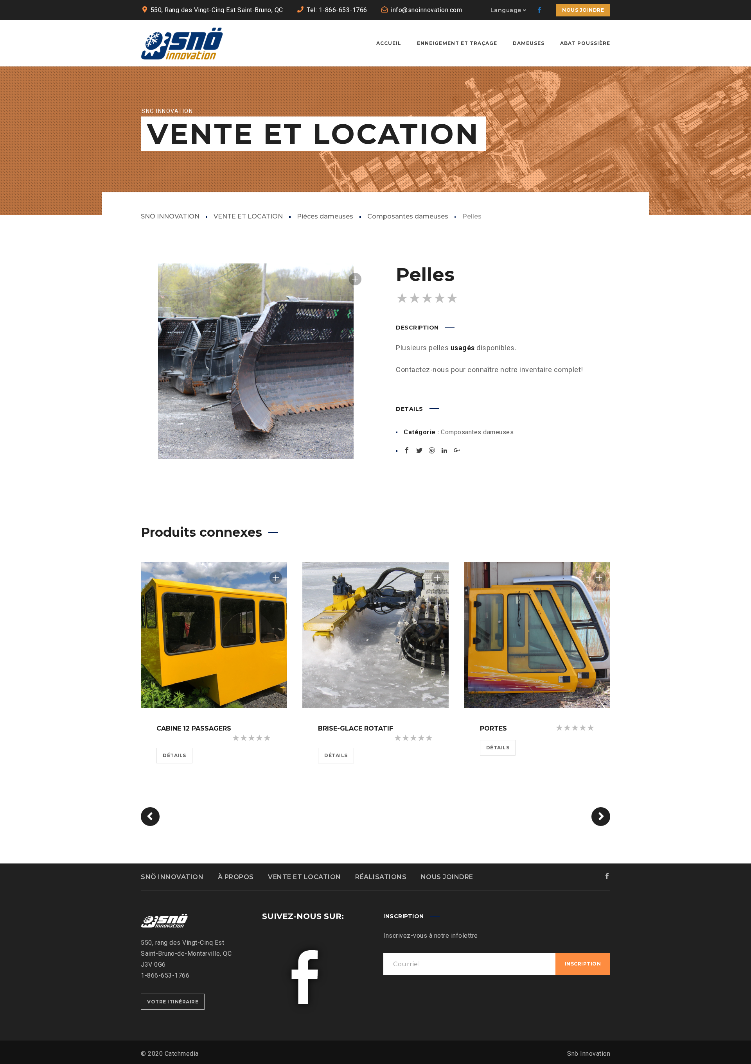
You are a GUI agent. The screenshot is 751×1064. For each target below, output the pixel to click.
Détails (174, 755)
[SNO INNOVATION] (182, 43)
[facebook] (539, 10)
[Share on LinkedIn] (444, 450)
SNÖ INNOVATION (170, 216)
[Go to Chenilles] (150, 816)
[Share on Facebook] (407, 450)
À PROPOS (236, 877)
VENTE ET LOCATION (248, 216)
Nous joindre (583, 10)
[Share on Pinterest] (432, 450)
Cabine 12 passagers (193, 728)
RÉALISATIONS (380, 877)
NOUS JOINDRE (447, 877)
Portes (493, 728)
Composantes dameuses (407, 216)
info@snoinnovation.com (426, 10)
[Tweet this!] (419, 450)
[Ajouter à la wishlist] (355, 279)
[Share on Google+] (457, 450)
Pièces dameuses (325, 216)
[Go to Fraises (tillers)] (600, 816)
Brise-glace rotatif (355, 728)
